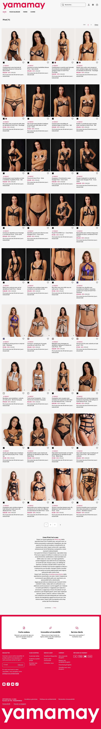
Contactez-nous (49, 663)
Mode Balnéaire (14, 12)
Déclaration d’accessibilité (66, 699)
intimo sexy (57, 539)
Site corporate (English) (63, 657)
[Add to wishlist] (23, 62)
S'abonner (20, 664)
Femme (25, 12)
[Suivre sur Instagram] (4, 684)
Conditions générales (30, 699)
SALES (4, 12)
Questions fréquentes (50, 656)
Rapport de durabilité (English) (64, 661)
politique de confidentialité (10, 673)
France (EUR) (6, 704)
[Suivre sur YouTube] (12, 684)
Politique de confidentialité (48, 699)
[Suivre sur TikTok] (17, 684)
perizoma (60, 574)
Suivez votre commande (47, 659)
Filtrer (96, 25)
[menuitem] (73, 5)
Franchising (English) (65, 665)
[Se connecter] (89, 5)
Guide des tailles (34, 656)
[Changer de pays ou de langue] (93, 5)
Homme (32, 12)
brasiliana (52, 574)
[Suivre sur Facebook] (8, 684)
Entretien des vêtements (33, 664)
